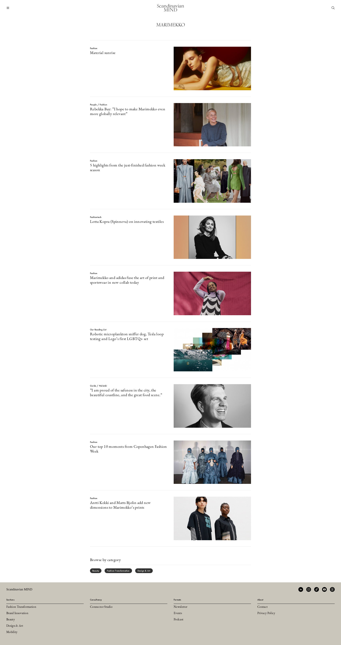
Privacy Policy (266, 613)
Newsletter (180, 607)
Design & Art (144, 570)
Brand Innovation (17, 613)
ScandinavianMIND (170, 8)
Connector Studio (101, 607)
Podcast (178, 619)
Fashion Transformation (118, 570)
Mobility (12, 632)
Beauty (95, 570)
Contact (262, 607)
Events (178, 613)
